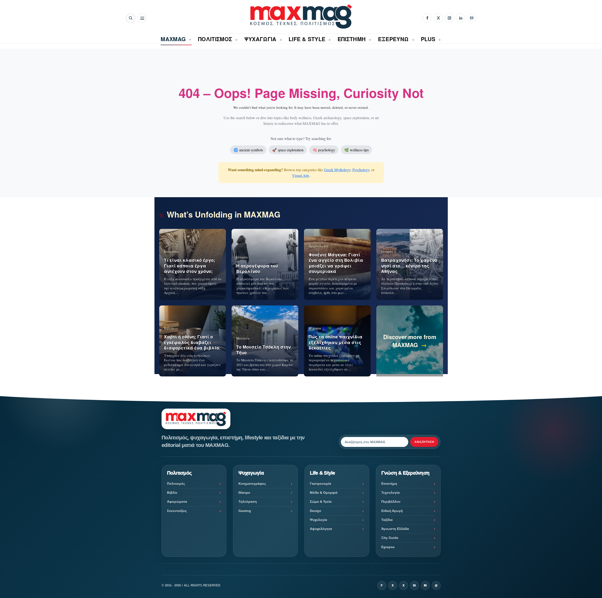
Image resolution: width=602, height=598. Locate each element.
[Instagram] (449, 17)
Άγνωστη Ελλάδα (395, 529)
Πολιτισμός (176, 483)
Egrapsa (388, 547)
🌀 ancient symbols (248, 149)
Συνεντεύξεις (177, 511)
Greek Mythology (337, 169)
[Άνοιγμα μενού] (142, 18)
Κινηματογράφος (252, 483)
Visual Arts (300, 175)
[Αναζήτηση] (130, 18)
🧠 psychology (323, 149)
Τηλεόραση (247, 501)
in (425, 585)
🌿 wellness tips (356, 149)
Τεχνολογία (390, 492)
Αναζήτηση (424, 442)
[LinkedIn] (460, 17)
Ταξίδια (387, 520)
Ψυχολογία (318, 520)
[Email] (471, 17)
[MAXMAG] (301, 16)
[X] (438, 17)
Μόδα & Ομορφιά (324, 492)
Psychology (360, 169)
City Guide (389, 538)
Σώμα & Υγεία (321, 501)
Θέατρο (244, 492)
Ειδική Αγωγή (392, 511)
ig (414, 585)
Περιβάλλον (390, 501)
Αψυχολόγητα (321, 529)
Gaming (244, 511)
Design (315, 511)
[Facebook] (427, 17)
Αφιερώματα (177, 501)
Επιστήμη (389, 483)
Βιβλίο (172, 492)
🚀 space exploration (287, 149)
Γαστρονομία (320, 483)
